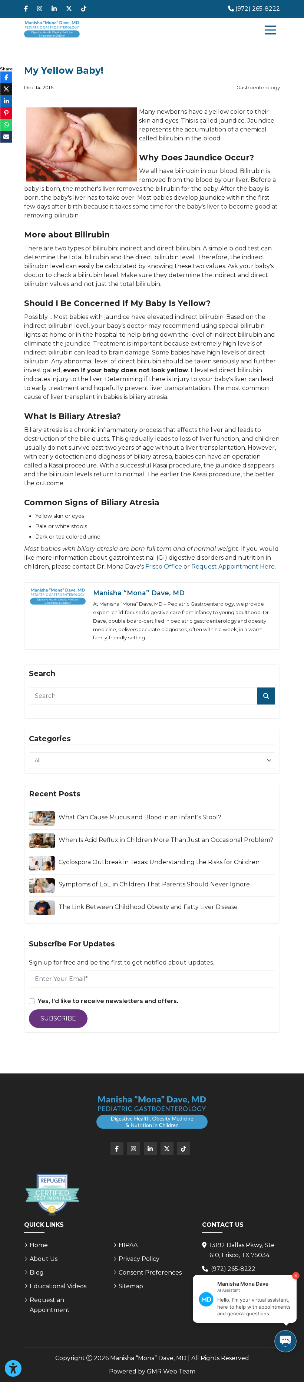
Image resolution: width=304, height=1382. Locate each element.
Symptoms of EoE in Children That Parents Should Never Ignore (154, 884)
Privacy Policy (139, 1258)
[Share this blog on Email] (6, 137)
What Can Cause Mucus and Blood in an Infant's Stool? (140, 817)
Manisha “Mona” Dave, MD (139, 593)
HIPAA (128, 1245)
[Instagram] (39, 8)
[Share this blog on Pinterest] (6, 113)
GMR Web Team (171, 1371)
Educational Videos (58, 1286)
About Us (43, 1258)
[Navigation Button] (270, 30)
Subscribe (58, 1018)
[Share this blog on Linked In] (6, 101)
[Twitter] (69, 8)
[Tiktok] (83, 8)
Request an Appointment (50, 1304)
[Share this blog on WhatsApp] (6, 125)
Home (39, 1245)
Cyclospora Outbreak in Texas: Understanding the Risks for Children (159, 862)
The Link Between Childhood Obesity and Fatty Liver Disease (148, 906)
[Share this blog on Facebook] (6, 77)
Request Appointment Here (233, 566)
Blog (37, 1272)
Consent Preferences (150, 1272)
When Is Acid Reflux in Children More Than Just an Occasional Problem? (166, 839)
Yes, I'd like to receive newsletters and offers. (108, 1001)
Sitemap (131, 1286)
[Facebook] (26, 8)
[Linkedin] (54, 8)
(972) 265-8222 (233, 1268)
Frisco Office (163, 566)
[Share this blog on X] (6, 89)
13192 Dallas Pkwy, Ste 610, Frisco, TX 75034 (242, 1250)
